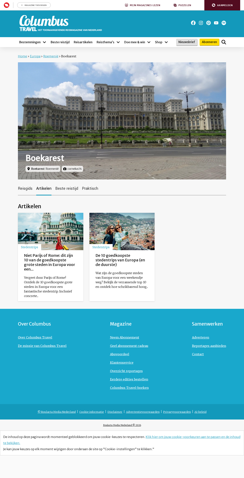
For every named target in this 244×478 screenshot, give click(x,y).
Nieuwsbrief (186, 42)
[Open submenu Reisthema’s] (118, 42)
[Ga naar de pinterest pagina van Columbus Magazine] (208, 23)
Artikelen (43, 188)
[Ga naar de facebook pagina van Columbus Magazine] (193, 23)
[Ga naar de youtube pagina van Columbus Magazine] (216, 23)
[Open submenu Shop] (166, 42)
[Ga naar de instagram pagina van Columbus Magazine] (201, 23)
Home (22, 56)
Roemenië (50, 56)
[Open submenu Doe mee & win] (149, 42)
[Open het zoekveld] (224, 42)
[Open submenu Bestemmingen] (44, 42)
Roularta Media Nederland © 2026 (122, 425)
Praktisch (90, 188)
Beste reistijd (66, 188)
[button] (222, 5)
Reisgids (25, 188)
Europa (35, 56)
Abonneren (209, 42)
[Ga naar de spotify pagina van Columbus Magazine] (224, 23)
